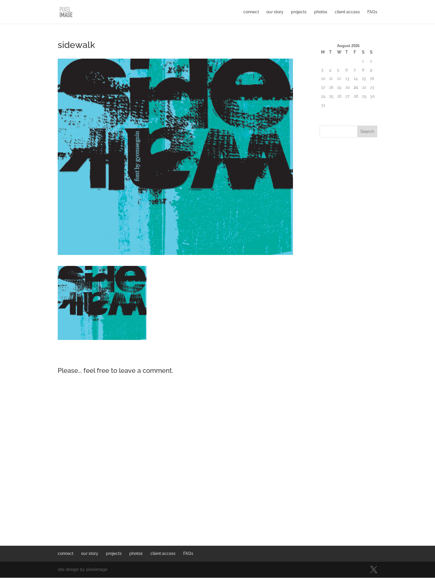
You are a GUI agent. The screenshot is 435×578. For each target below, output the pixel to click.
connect (251, 12)
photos (320, 12)
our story (274, 12)
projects (299, 12)
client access (347, 12)
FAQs (372, 12)
